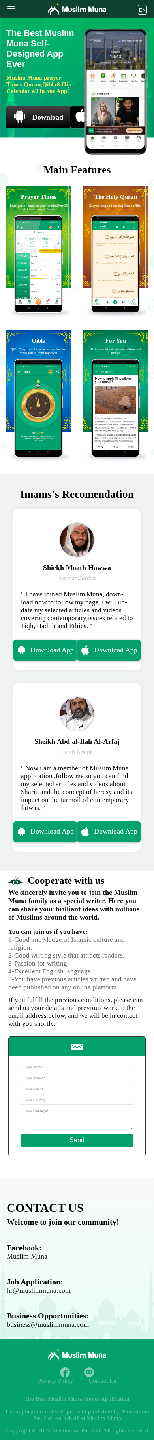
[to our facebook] (65, 1372)
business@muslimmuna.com (48, 1324)
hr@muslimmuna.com (39, 1290)
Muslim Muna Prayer (74, 1399)
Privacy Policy (55, 1380)
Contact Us (102, 1380)
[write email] (89, 1372)
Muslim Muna (27, 1256)
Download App (52, 650)
